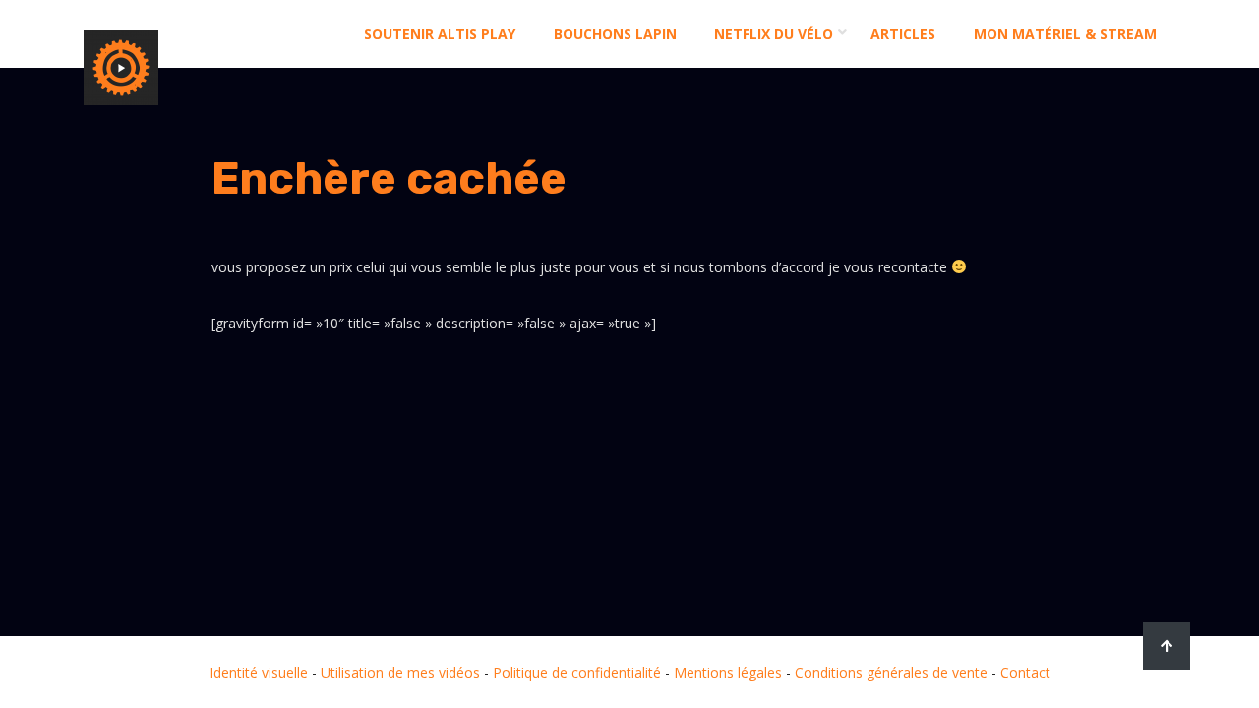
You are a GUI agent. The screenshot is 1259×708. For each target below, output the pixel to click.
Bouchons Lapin (615, 34)
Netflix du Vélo (773, 34)
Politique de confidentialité (577, 672)
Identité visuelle (259, 672)
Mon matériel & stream (1065, 34)
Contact (1025, 672)
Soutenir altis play (439, 34)
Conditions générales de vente (891, 672)
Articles (902, 34)
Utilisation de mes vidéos (400, 672)
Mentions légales (728, 672)
